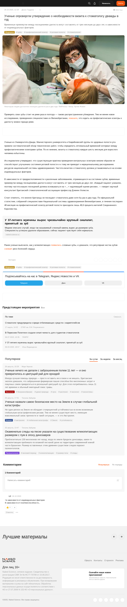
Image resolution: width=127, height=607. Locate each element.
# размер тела (62, 453)
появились (56, 245)
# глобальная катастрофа (37, 420)
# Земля (54, 420)
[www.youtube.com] (106, 600)
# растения (63, 392)
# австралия (19, 420)
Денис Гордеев (28, 10)
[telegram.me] (117, 600)
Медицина (9, 32)
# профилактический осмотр (36, 32)
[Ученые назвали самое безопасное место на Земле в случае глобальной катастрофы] (111, 411)
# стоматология (74, 32)
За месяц (117, 359)
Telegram (24, 283)
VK (103, 283)
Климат (9, 420)
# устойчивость (66, 420)
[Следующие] (122, 537)
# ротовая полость (57, 32)
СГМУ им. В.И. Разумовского (32, 327)
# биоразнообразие (24, 392)
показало (73, 118)
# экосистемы (87, 392)
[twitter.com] (95, 600)
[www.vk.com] (100, 600)
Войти (120, 3)
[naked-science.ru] (122, 600)
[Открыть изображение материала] (63, 69)
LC (10, 496)
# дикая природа (41, 392)
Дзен (63, 283)
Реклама (120, 560)
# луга (53, 392)
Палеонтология (12, 453)
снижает (8, 249)
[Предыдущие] (114, 537)
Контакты (98, 560)
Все (43, 307)
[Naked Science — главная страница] (15, 3)
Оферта (88, 560)
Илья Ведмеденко (29, 347)
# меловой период (28, 453)
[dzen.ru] (111, 600)
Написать (106, 3)
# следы (74, 453)
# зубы (19, 32)
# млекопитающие (46, 453)
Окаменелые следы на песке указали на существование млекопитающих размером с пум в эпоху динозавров (51, 433)
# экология (74, 392)
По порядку (117, 465)
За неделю (105, 359)
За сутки (93, 359)
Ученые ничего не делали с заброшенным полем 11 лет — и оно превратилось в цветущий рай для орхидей (45, 372)
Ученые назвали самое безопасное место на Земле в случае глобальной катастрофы (51, 403)
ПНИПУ (25, 337)
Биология (10, 392)
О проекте (109, 560)
